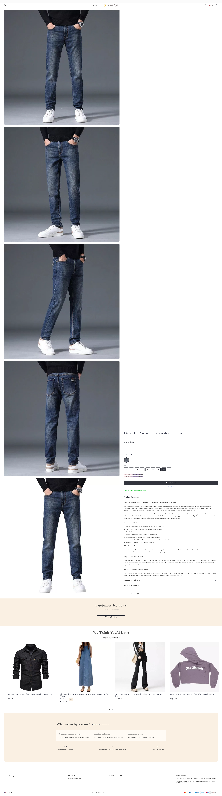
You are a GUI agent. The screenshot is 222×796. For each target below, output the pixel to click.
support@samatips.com (74, 778)
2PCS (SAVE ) (128, 474)
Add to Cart (171, 483)
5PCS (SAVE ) (128, 476)
